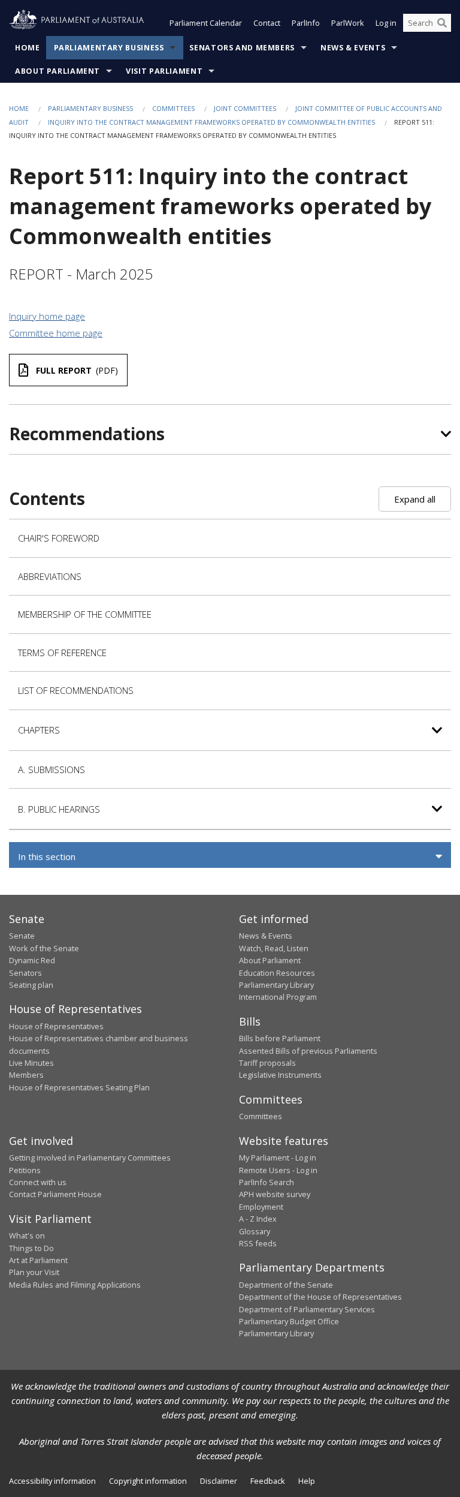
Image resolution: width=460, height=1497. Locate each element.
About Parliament (57, 71)
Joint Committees (245, 108)
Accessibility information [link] (52, 1480)
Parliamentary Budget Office (289, 1321)
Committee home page (55, 333)
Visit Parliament (164, 71)
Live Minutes (31, 1062)
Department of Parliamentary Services (307, 1309)
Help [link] (306, 1480)
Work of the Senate (44, 948)
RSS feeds (258, 1243)
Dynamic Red (32, 960)
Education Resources (277, 972)
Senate (22, 935)
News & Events (352, 48)
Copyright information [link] (148, 1480)
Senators (25, 972)
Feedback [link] (267, 1480)
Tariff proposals (267, 1062)
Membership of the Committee (85, 614)
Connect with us (37, 1182)
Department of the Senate (286, 1284)
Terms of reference (62, 653)
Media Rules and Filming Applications (75, 1284)
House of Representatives (56, 1026)
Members (26, 1074)
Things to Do (31, 1248)
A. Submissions (51, 769)
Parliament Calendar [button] (206, 22)
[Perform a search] (442, 23)
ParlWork (347, 22)
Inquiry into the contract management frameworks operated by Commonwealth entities (211, 122)
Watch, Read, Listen (273, 948)
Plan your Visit (34, 1272)
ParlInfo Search (266, 1182)
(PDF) (77, 370)
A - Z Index (258, 1218)
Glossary (254, 1231)
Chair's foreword (58, 538)
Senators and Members (242, 48)
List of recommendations (76, 690)
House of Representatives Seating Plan (79, 1087)
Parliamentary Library (276, 984)
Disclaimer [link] (218, 1480)
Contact (266, 22)
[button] (230, 856)
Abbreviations (49, 576)
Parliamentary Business (109, 48)
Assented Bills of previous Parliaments (308, 1050)
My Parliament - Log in (277, 1157)
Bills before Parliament (279, 1038)
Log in (386, 22)
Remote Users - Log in (278, 1170)
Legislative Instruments (280, 1074)
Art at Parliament (38, 1260)
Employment (261, 1206)
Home (27, 48)
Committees (173, 108)
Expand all (414, 499)
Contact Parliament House (55, 1194)
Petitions (25, 1170)
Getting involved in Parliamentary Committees (90, 1157)
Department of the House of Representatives (320, 1296)
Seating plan (31, 984)
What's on (27, 1235)
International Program (278, 996)
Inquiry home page (47, 316)
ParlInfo (306, 22)
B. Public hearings (59, 809)
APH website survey (274, 1194)
